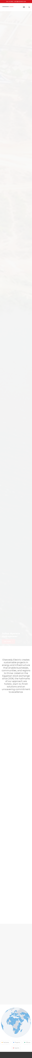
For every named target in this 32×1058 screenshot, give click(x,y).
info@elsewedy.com (20, 1)
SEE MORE (7, 641)
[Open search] (29, 7)
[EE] (8, 7)
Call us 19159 (9, 1)
